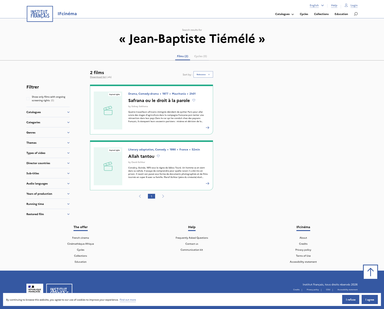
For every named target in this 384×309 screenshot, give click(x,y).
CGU (328, 289)
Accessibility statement (303, 261)
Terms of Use (303, 255)
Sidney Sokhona (139, 106)
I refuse (351, 299)
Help (334, 5)
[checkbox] (27, 98)
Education (341, 14)
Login (354, 5)
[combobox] (317, 5)
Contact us (191, 243)
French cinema (80, 237)
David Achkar (138, 162)
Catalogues (282, 14)
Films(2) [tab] (182, 56)
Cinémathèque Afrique (80, 243)
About (303, 237)
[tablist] (192, 56)
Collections (321, 14)
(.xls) (100, 76)
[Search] (356, 14)
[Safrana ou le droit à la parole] (207, 127)
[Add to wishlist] (193, 100)
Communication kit (192, 249)
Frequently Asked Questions (192, 237)
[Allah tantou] (207, 183)
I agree (369, 299)
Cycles (304, 14)
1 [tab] (151, 196)
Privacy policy (303, 249)
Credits (303, 243)
